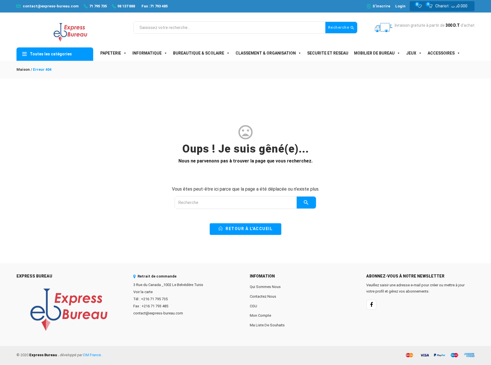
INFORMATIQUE (147, 53)
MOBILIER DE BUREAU (374, 53)
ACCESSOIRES (441, 53)
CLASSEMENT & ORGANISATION (266, 53)
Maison (23, 69)
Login (400, 6)
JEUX (411, 53)
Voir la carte (143, 292)
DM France (92, 355)
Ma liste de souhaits (267, 325)
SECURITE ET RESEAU (327, 53)
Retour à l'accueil (248, 228)
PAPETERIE (110, 53)
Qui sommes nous (265, 287)
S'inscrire (381, 6)
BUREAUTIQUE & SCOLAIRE (198, 53)
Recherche (339, 27)
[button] (450, 6)
